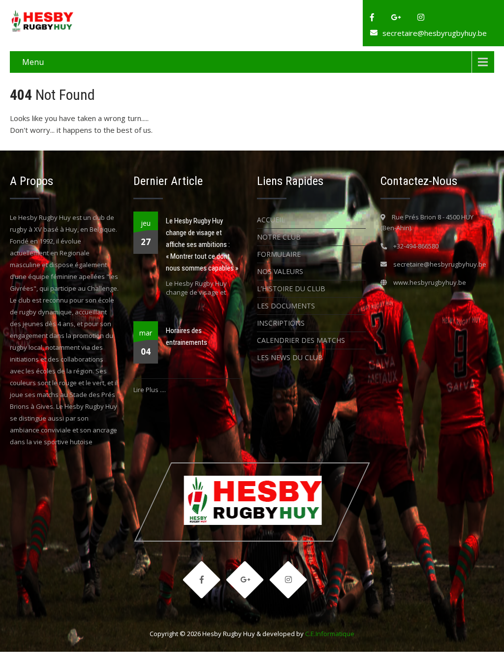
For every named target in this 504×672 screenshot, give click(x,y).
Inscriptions (281, 323)
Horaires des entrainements (186, 336)
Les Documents (286, 305)
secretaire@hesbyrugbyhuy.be (434, 33)
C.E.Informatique (329, 633)
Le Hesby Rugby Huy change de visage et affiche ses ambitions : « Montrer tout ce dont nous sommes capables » (202, 244)
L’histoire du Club (291, 288)
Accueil (271, 219)
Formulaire (279, 254)
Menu (33, 62)
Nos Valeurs (280, 271)
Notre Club (279, 237)
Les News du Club (290, 357)
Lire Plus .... (149, 389)
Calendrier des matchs (301, 340)
